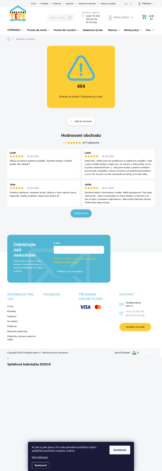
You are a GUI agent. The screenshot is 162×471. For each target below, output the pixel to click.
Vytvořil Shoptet (122, 352)
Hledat (70, 17)
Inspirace (70, 4)
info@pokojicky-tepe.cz (134, 304)
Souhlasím (119, 450)
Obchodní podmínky (17, 331)
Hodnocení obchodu (87, 4)
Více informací (40, 457)
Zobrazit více (81, 213)
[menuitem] (15, 30)
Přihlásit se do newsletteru (70, 271)
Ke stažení (12, 321)
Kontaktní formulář (135, 327)
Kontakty (44, 4)
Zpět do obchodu (83, 121)
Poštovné (57, 4)
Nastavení (41, 465)
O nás (33, 4)
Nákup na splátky (108, 4)
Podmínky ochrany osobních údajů (21, 338)
